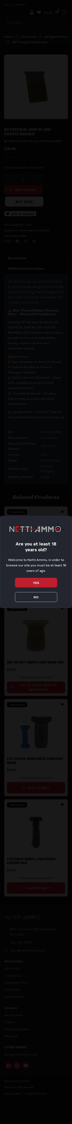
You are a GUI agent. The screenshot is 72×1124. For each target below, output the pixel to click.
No (36, 597)
